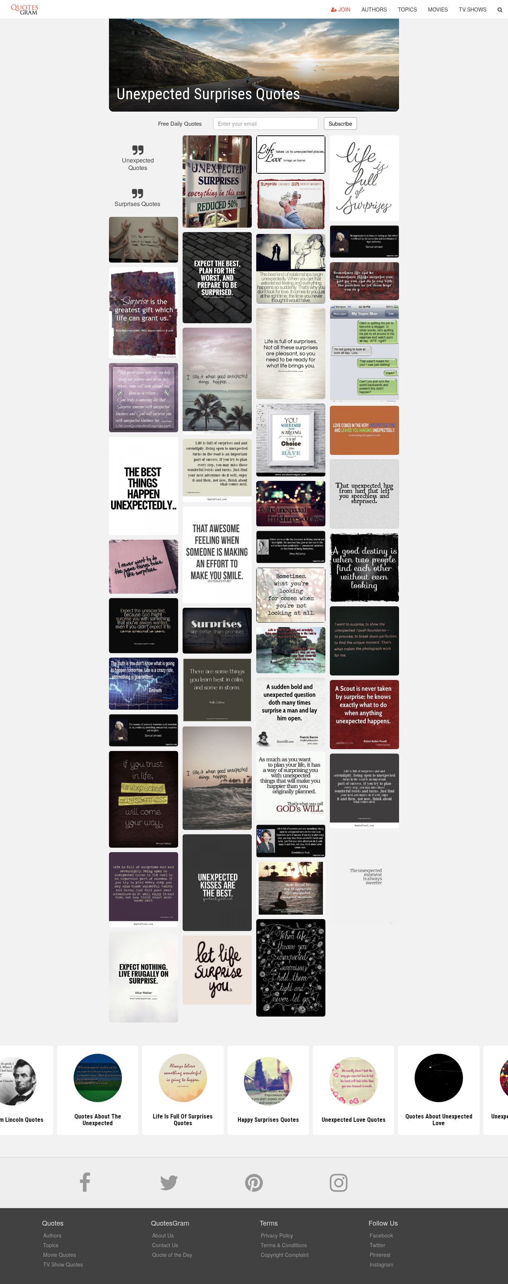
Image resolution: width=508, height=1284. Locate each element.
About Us (163, 1235)
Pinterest (380, 1254)
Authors (374, 9)
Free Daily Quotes (180, 123)
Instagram (381, 1264)
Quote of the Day (172, 1254)
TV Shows (472, 9)
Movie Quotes (59, 1254)
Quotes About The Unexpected (83, 1120)
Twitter (377, 1245)
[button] (500, 9)
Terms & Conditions (284, 1245)
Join (343, 9)
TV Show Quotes (63, 1264)
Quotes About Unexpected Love (424, 1120)
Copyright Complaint (285, 1254)
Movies (438, 9)
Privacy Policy (277, 1235)
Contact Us (165, 1245)
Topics (407, 9)
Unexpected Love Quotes (339, 1119)
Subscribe (340, 123)
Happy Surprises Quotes (253, 1119)
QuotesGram (24, 9)
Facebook (381, 1235)
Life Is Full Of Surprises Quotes (169, 1120)
